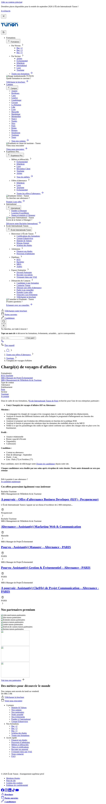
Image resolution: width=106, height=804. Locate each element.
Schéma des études (24, 245)
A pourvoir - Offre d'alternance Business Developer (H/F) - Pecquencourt (50, 499)
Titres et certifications (20, 747)
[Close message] (3, 16)
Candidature (10, 318)
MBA (19, 264)
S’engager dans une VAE (21, 752)
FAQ (13, 756)
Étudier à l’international (21, 719)
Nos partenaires (17, 712)
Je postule (5, 396)
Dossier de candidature (45, 464)
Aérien (19, 58)
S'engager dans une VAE (27, 277)
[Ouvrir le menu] (3, 32)
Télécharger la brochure (26, 297)
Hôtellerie (21, 63)
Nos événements (18, 717)
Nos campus (16, 710)
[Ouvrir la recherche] (3, 321)
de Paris (55, 401)
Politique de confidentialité (17, 785)
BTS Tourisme (7, 375)
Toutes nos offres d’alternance (18, 355)
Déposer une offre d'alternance (29, 288)
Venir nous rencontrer (13, 701)
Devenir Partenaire (24, 272)
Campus (9, 84)
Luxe (19, 68)
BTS (18, 259)
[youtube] (17, 791)
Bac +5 (19, 52)
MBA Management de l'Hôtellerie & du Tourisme (21, 380)
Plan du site (11, 780)
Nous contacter (17, 754)
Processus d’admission (20, 742)
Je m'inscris (5, 11)
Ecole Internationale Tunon (40, 401)
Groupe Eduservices (25, 238)
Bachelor (20, 262)
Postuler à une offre (24, 292)
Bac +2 (19, 48)
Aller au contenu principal (11, 2)
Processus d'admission (26, 254)
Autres (19, 266)
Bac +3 (19, 50)
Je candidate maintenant (10, 482)
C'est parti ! (30, 338)
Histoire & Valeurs (24, 241)
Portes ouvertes (11, 314)
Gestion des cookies (14, 783)
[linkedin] (10, 791)
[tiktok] (14, 791)
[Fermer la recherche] (3, 326)
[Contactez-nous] (2, 342)
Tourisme (20, 70)
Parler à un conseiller (25, 290)
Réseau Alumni (23, 243)
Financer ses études (24, 251)
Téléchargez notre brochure (16, 311)
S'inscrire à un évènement (27, 295)
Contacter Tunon (23, 285)
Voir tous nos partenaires (11, 680)
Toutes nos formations (20, 735)
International (22, 65)
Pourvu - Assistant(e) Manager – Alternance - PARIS (36, 547)
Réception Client (23, 169)
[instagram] (6, 791)
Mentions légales (13, 778)
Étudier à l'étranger (19, 211)
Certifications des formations (28, 236)
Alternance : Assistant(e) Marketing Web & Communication (41, 526)
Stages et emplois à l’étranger (23, 215)
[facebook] (3, 791)
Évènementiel (22, 61)
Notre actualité (17, 714)
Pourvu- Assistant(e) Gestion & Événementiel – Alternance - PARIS (45, 567)
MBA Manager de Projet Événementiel (17, 378)
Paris (3, 389)
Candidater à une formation (28, 283)
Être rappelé (9, 345)
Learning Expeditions (20, 213)
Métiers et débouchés (20, 745)
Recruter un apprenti (19, 749)
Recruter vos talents (25, 275)
